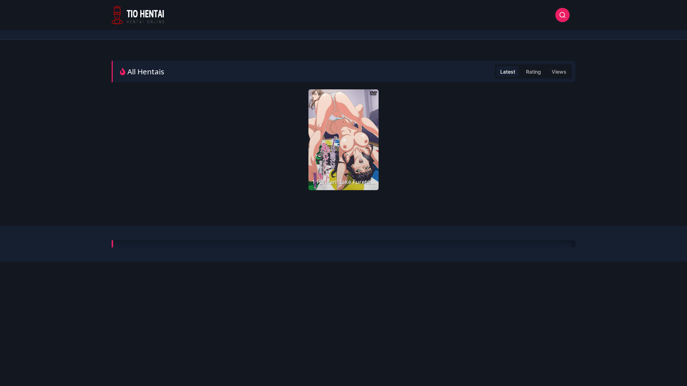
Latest (507, 72)
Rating (533, 72)
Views (559, 72)
